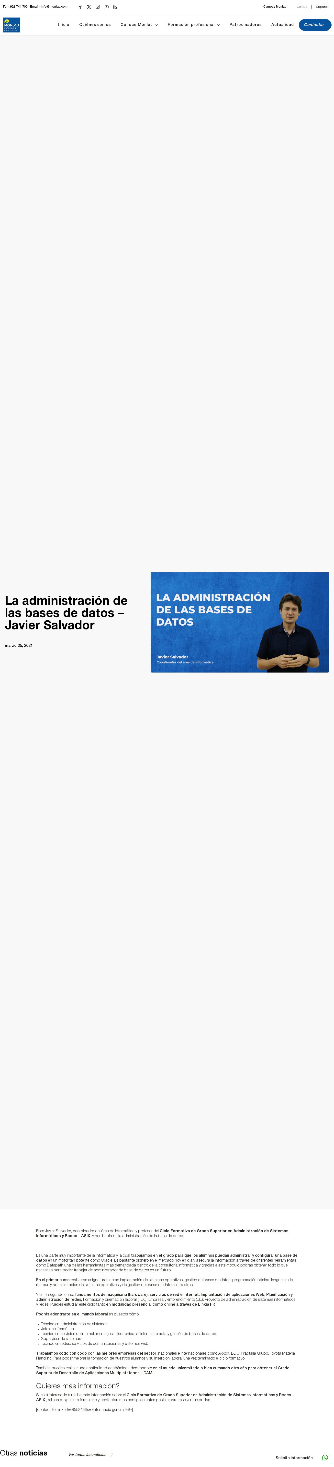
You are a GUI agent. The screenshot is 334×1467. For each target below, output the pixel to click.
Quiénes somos (95, 25)
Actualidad (282, 25)
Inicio (63, 25)
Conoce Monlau (137, 25)
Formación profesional (191, 25)
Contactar (314, 25)
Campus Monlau (274, 6)
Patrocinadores (246, 25)
